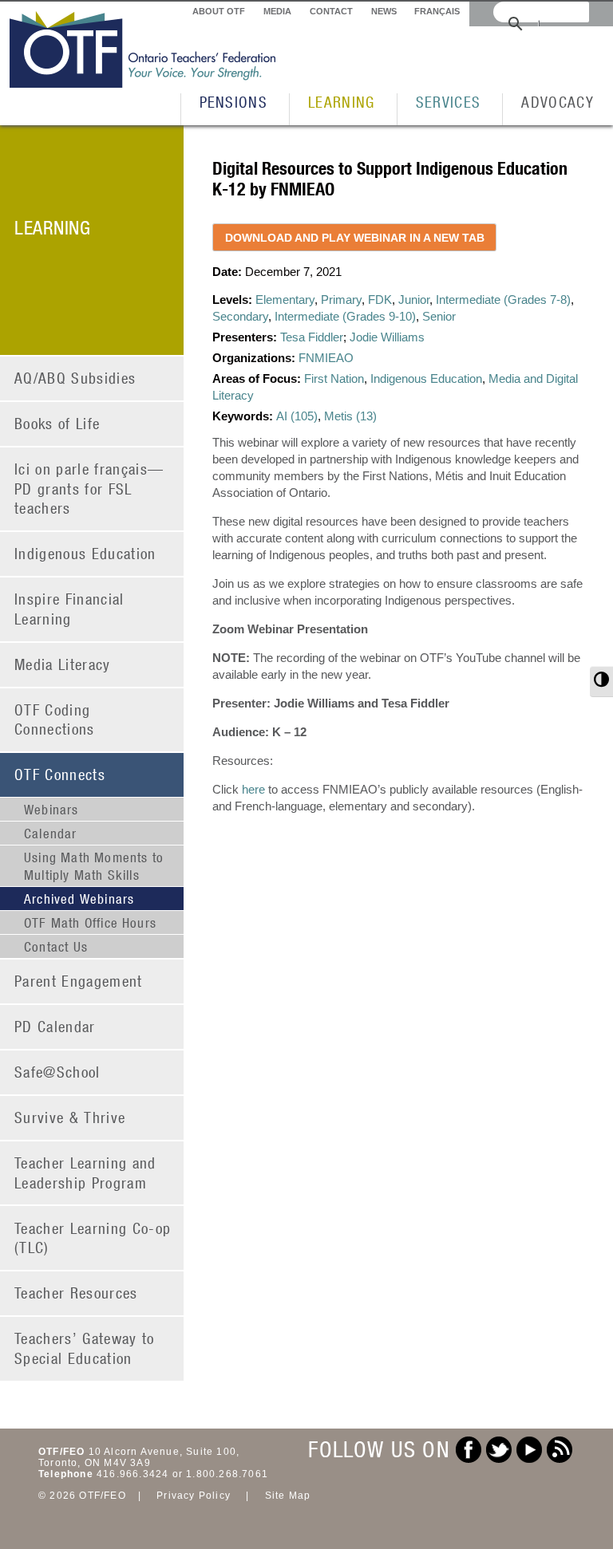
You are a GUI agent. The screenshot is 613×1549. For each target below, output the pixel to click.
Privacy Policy (193, 1495)
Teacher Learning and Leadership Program (85, 1172)
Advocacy (557, 102)
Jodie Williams (387, 337)
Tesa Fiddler (311, 337)
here (253, 789)
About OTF (218, 11)
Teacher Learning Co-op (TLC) (92, 1238)
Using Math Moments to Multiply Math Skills (94, 866)
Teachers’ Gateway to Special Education (84, 1348)
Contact (331, 11)
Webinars (51, 810)
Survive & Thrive (69, 1117)
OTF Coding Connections (54, 719)
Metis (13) (350, 416)
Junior (413, 299)
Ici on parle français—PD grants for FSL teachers (89, 488)
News (384, 11)
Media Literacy (62, 664)
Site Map (288, 1495)
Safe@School (57, 1071)
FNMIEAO (326, 358)
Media (277, 11)
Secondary (240, 316)
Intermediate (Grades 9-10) (345, 316)
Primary (341, 299)
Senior (439, 316)
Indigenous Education (85, 553)
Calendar (50, 834)
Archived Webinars (79, 899)
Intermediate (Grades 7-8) (503, 299)
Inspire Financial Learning (69, 608)
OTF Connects (59, 774)
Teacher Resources (76, 1292)
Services (448, 102)
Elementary (284, 299)
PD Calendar (55, 1026)
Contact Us (56, 947)
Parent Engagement (78, 981)
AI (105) (297, 416)
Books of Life (57, 423)
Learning (341, 102)
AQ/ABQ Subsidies (75, 378)
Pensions (234, 102)
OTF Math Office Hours (90, 923)
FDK (380, 299)
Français (437, 11)
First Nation (334, 378)
